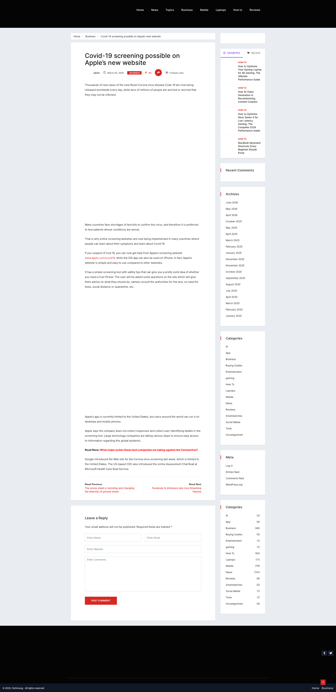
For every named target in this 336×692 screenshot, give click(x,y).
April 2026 (231, 215)
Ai (227, 346)
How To (242, 62)
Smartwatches (234, 415)
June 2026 (232, 202)
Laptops (221, 10)
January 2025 (234, 252)
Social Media (233, 422)
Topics (170, 10)
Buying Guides (234, 365)
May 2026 (231, 208)
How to (237, 10)
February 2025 (234, 246)
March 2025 (233, 240)
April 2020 (231, 296)
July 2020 (231, 290)
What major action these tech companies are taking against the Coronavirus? (149, 450)
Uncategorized (234, 434)
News (154, 10)
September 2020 (235, 277)
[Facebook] (324, 653)
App (228, 352)
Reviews (255, 10)
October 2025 (234, 221)
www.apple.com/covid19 (100, 258)
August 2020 (233, 284)
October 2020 (234, 271)
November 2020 (235, 265)
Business (187, 10)
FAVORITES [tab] (233, 53)
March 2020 (233, 303)
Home (140, 10)
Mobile (204, 10)
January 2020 (234, 315)
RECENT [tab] (256, 53)
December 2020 (235, 259)
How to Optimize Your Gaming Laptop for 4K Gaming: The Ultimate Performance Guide (250, 73)
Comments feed (235, 478)
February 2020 (234, 309)
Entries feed (232, 471)
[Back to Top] (323, 682)
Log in (229, 465)
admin (96, 73)
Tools (229, 428)
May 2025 (231, 227)
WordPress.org (234, 484)
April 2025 (231, 233)
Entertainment (234, 371)
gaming (230, 378)
